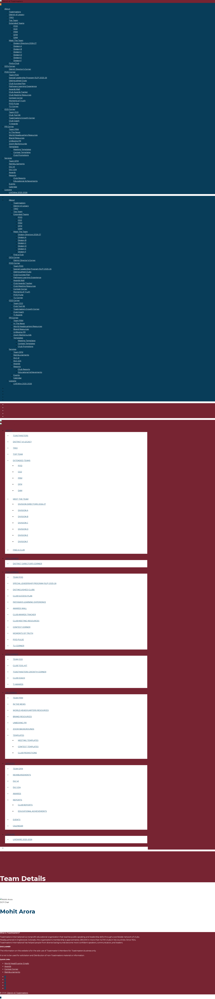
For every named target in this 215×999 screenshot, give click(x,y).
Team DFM (14, 161)
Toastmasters (15, 12)
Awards (12, 172)
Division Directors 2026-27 (25, 43)
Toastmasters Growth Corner (22, 118)
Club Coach (14, 121)
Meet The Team (16, 40)
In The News (14, 132)
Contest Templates (21, 152)
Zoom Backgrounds (18, 144)
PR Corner (9, 127)
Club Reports (19, 178)
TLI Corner (13, 106)
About (7, 9)
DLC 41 (12, 167)
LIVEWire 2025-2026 (18, 193)
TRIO (11, 17)
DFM (15, 35)
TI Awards (13, 124)
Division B (17, 49)
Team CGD (13, 112)
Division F (17, 61)
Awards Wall (14, 89)
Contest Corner (16, 98)
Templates (13, 147)
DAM (15, 38)
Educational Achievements (25, 181)
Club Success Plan (17, 84)
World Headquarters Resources (23, 135)
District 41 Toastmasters (17, 993)
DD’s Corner (9, 66)
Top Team (13, 20)
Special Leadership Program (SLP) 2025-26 (28, 78)
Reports (12, 175)
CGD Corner (9, 109)
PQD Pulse (14, 104)
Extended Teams (16, 23)
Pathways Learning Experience (23, 86)
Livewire (8, 190)
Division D (17, 55)
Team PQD (14, 75)
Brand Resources (16, 138)
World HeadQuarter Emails (16, 963)
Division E (17, 58)
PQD (15, 26)
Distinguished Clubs (18, 81)
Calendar (13, 187)
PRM (15, 32)
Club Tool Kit (14, 115)
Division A (17, 46)
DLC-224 (13, 170)
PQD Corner (10, 72)
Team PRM (14, 129)
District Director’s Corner (20, 69)
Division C (17, 52)
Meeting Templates (22, 149)
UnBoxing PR (15, 141)
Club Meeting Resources (20, 95)
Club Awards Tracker (18, 92)
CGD (15, 29)
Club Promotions (21, 155)
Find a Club (14, 63)
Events (12, 184)
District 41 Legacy (16, 15)
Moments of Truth (17, 101)
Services (8, 158)
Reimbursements (17, 164)
